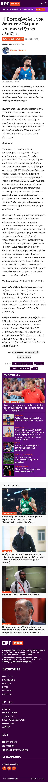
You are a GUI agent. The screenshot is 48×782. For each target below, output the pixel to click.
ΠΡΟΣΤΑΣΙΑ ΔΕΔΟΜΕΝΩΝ (13, 720)
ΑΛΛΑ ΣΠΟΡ (19, 427)
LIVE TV (8, 9)
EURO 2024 (7, 676)
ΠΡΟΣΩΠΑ (6, 694)
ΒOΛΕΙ (17, 443)
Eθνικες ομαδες (22, 466)
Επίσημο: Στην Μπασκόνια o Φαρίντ (20, 594)
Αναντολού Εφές (32, 352)
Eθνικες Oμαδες (11, 402)
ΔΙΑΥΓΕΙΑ (6, 727)
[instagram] (9, 768)
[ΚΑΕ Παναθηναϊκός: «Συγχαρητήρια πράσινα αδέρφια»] (8, 458)
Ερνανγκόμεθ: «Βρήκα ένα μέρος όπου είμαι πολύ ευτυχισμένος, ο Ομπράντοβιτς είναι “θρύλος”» (22, 519)
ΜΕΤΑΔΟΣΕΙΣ (29, 9)
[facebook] (4, 768)
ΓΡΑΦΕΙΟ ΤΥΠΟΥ (9, 712)
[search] (46, 3)
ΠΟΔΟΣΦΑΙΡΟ (8, 680)
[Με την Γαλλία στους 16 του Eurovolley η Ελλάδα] (8, 470)
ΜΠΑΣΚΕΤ (20, 39)
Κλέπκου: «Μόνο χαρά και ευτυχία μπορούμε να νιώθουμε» (27, 447)
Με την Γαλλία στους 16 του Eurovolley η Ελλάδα (28, 470)
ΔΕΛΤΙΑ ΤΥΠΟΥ (8, 716)
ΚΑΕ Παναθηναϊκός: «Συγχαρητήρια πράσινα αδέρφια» (26, 459)
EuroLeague (8, 39)
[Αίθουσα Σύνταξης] (5, 50)
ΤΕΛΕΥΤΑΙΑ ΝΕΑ (11, 375)
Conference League (24, 454)
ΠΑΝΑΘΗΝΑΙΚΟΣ (9, 513)
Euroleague (18, 352)
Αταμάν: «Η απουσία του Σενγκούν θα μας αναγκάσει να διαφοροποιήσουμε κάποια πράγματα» (23, 408)
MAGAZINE (7, 690)
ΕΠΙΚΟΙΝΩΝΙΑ (8, 723)
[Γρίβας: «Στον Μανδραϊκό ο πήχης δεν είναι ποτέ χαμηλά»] (8, 419)
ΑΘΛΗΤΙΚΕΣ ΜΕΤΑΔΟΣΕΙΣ (17, 750)
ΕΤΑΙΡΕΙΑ (6, 709)
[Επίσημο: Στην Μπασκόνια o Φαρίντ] (24, 579)
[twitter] (14, 768)
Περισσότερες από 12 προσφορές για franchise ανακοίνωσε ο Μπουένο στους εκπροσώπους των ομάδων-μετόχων (23, 630)
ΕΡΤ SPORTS (11, 742)
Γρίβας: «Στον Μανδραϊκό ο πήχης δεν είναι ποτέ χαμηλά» (29, 419)
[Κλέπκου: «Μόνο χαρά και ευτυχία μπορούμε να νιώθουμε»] (8, 447)
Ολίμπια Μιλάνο (24, 357)
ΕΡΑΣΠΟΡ (17, 9)
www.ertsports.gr (10, 779)
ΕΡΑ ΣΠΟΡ (7, 551)
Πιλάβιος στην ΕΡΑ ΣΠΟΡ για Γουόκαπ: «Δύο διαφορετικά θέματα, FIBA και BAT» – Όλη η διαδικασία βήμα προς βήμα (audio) (23, 558)
